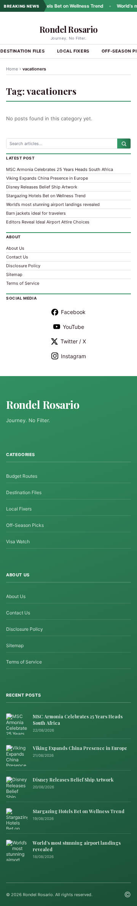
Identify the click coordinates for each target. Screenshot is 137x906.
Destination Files (23, 492)
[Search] (124, 143)
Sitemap (14, 274)
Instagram (73, 356)
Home (12, 69)
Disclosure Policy (23, 265)
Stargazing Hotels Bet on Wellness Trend (51, 6)
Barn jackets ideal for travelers (36, 213)
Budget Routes (21, 476)
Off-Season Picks (25, 525)
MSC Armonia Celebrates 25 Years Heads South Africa (59, 169)
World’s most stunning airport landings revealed (53, 204)
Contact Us (17, 257)
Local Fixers (73, 51)
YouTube (73, 327)
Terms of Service (22, 283)
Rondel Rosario (69, 29)
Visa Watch (18, 541)
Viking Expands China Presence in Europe (47, 178)
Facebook (73, 312)
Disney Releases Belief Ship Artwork (41, 187)
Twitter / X (73, 341)
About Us (15, 248)
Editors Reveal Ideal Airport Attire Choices (47, 222)
